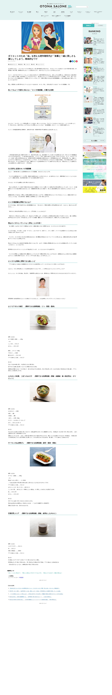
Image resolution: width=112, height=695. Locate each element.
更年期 (21, 64)
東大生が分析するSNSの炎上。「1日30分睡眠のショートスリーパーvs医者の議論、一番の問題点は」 (33, 599)
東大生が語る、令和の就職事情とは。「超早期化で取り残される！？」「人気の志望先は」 (30, 596)
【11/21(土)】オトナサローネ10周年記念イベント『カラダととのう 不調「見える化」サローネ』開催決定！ (34, 588)
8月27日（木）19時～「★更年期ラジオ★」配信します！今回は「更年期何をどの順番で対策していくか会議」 (35, 591)
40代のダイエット (13, 64)
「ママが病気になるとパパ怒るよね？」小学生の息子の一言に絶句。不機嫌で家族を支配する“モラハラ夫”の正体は (36, 593)
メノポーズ (27, 64)
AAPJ (33, 64)
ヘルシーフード (40, 64)
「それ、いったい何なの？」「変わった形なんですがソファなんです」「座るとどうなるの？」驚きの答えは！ (34, 573)
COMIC (100, 25)
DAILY (88, 25)
